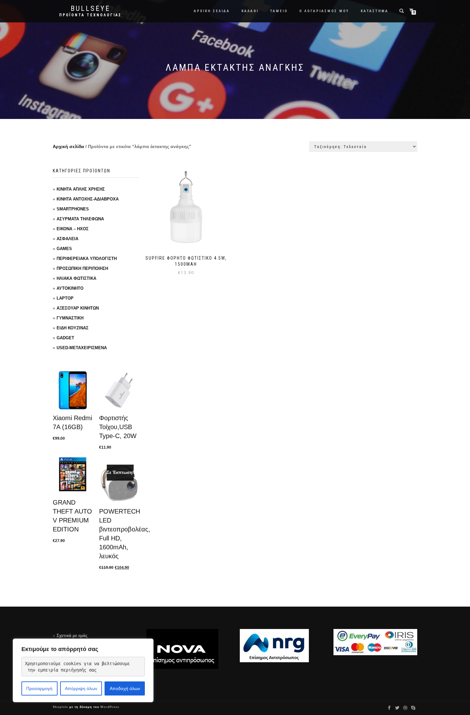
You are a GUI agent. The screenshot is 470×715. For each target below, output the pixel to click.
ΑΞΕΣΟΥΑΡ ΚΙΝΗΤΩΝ (78, 308)
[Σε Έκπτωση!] (119, 483)
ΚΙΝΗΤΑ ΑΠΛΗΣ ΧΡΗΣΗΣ (81, 189)
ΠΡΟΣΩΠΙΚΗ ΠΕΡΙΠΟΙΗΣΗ (82, 268)
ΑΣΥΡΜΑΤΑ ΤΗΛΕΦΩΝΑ (80, 218)
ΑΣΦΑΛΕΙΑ (67, 238)
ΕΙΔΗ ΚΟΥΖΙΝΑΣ (73, 328)
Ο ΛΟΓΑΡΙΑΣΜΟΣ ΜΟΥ (324, 11)
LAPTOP (65, 298)
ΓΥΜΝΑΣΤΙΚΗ (70, 318)
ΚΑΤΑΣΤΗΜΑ (374, 11)
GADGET (65, 337)
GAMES (64, 248)
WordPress (109, 707)
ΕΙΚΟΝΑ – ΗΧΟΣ (73, 228)
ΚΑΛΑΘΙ (250, 11)
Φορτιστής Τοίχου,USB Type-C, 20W (118, 426)
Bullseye (90, 8)
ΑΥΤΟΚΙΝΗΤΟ (70, 288)
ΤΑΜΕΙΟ (279, 11)
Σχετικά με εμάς (72, 635)
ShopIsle (61, 707)
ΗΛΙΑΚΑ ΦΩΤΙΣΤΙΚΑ (76, 278)
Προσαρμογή (39, 688)
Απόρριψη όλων (81, 688)
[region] (83, 670)
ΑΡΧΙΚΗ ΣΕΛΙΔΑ (212, 11)
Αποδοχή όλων (125, 688)
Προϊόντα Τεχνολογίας (90, 15)
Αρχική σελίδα (68, 146)
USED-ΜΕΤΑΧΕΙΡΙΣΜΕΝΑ (82, 347)
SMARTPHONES (73, 209)
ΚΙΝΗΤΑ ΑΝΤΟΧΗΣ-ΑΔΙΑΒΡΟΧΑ (88, 199)
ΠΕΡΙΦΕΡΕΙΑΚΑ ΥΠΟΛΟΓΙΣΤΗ (87, 258)
